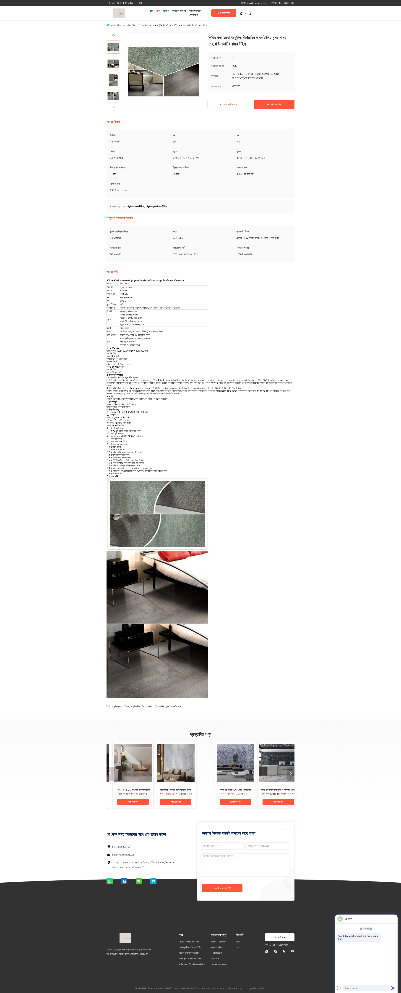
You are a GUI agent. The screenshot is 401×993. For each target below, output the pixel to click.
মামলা (238, 942)
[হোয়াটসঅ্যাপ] (114, 883)
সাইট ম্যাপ (215, 959)
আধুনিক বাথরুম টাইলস (120, 706)
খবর (237, 947)
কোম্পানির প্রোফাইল (218, 942)
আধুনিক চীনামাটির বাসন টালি (132, 25)
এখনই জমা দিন (221, 888)
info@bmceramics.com (123, 854)
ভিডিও (166, 11)
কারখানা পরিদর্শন (217, 947)
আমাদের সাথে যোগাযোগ (195, 13)
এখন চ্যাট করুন (224, 13)
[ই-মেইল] (157, 883)
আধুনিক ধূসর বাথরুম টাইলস (170, 706)
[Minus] (393, 919)
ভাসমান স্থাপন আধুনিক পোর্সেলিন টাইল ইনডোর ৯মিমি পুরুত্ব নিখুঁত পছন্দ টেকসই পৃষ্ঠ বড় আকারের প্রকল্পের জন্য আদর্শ (222, 794)
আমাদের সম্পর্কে (179, 11)
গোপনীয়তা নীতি (140, 988)
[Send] (393, 988)
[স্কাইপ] (128, 883)
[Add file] (339, 988)
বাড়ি (151, 11)
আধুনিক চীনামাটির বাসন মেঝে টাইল (144, 706)
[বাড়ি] (119, 13)
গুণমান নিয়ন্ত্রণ (216, 953)
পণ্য (158, 11)
